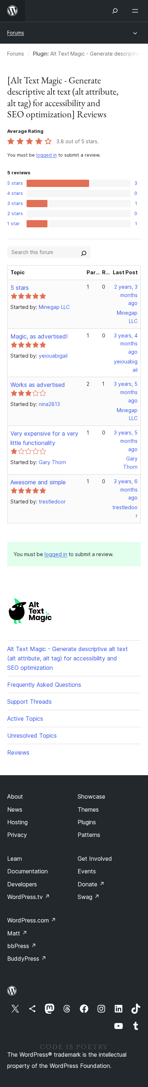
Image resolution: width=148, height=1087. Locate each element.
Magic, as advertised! (39, 336)
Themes (88, 809)
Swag (89, 896)
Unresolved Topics (32, 735)
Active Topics (25, 718)
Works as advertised (37, 384)
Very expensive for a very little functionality (44, 438)
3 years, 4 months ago (126, 343)
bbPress (21, 946)
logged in (46, 155)
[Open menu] (136, 11)
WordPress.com (31, 920)
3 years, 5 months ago (126, 392)
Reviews (18, 752)
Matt (17, 933)
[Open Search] (115, 11)
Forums (15, 33)
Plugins (87, 822)
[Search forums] (84, 252)
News (14, 809)
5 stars (19, 287)
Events (87, 871)
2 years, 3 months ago (126, 295)
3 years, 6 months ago (126, 489)
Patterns (89, 834)
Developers (22, 884)
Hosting (17, 822)
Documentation (27, 871)
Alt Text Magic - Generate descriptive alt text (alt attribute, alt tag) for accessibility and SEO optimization (67, 658)
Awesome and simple (38, 482)
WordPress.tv (28, 896)
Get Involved (95, 858)
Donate (91, 884)
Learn (14, 858)
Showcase (91, 796)
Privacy (17, 834)
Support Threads (29, 701)
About (15, 796)
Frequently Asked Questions (44, 684)
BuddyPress (26, 958)
